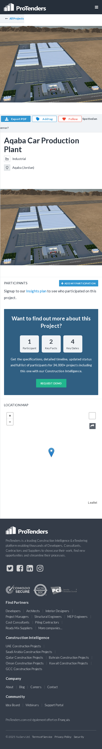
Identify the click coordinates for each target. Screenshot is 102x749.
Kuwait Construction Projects (68, 663)
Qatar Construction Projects (24, 657)
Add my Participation (80, 283)
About (9, 687)
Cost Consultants (17, 622)
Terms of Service (42, 737)
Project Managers (17, 617)
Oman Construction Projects (25, 663)
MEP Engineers (77, 617)
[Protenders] (25, 5)
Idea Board (13, 705)
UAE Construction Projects (23, 646)
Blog (22, 687)
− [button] (10, 422)
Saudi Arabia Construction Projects (29, 652)
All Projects (16, 18)
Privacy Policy (63, 737)
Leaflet (92, 502)
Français (64, 720)
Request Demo (51, 383)
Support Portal (54, 705)
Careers (36, 687)
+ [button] (10, 416)
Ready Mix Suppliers (19, 628)
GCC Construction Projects (24, 669)
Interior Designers (57, 611)
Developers (13, 611)
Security (79, 737)
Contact (52, 687)
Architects (33, 611)
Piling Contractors (47, 622)
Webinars (32, 705)
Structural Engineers (48, 617)
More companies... (50, 628)
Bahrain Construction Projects (69, 657)
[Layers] (92, 416)
